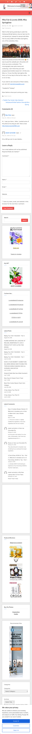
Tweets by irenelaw (16, 254)
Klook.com (16, 248)
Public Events (7, 96)
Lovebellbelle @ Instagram (16, 300)
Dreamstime (16, 612)
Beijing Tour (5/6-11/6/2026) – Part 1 (14, 357)
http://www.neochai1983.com (11, 126)
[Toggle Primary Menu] (29, 13)
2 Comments (7, 28)
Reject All (16, 730)
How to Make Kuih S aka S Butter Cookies (17, 413)
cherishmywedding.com (17, 84)
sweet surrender (18, 25)
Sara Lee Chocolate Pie (20, 443)
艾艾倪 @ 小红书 (16, 317)
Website (4, 194)
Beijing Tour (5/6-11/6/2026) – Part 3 (14, 335)
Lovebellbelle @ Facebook (16, 304)
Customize (16, 725)
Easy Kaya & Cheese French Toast (13, 378)
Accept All (16, 721)
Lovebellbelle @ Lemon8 (16, 321)
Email (4, 187)
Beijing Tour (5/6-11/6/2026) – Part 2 (14, 352)
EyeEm (16, 614)
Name (4, 179)
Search (6, 217)
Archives (6, 699)
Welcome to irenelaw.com (16, 6)
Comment (5, 156)
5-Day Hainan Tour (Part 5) (11, 395)
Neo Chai (8, 115)
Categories (7, 688)
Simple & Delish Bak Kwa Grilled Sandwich (15, 373)
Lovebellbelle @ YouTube (16, 309)
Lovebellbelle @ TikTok (16, 313)
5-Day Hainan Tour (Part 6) (11, 390)
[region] (16, 719)
